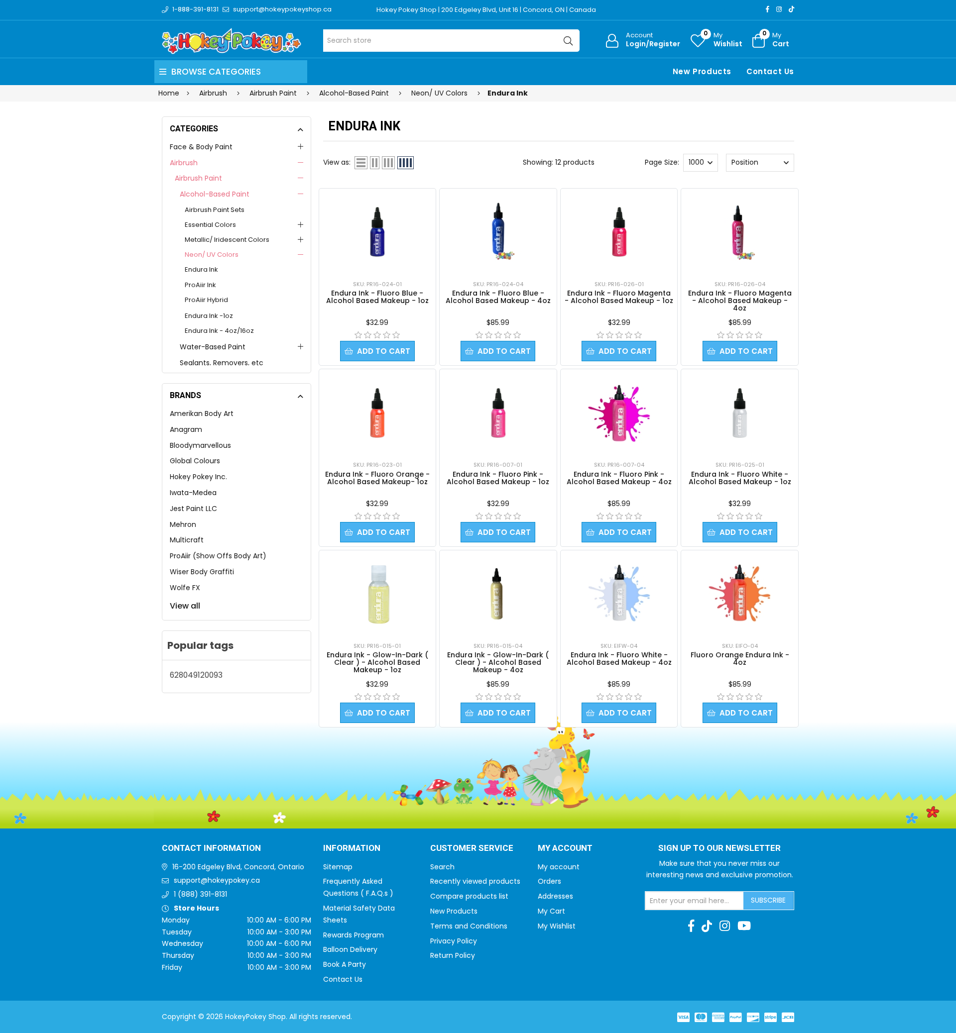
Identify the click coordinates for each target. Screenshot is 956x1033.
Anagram (186, 429)
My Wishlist (557, 926)
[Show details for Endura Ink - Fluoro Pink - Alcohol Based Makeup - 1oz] (498, 413)
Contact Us (770, 71)
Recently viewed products (475, 881)
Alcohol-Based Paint (214, 194)
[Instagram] (779, 9)
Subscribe (768, 900)
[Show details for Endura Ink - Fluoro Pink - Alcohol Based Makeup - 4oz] (619, 413)
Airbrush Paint (198, 178)
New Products (702, 71)
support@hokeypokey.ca (217, 880)
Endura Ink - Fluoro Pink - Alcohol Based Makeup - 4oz (619, 478)
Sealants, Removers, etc (221, 363)
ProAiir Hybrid (206, 300)
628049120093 (196, 675)
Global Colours (195, 461)
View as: (337, 162)
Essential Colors (210, 224)
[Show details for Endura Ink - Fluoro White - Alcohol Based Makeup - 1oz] (740, 413)
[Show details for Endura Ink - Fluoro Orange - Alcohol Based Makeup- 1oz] (377, 413)
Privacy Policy (453, 941)
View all (185, 606)
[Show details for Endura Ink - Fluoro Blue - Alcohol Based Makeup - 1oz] (377, 232)
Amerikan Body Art (202, 413)
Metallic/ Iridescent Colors (227, 239)
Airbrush (184, 163)
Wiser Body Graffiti (202, 572)
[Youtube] (744, 926)
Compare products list (469, 896)
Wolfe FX (185, 588)
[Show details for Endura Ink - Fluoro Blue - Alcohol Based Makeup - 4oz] (498, 232)
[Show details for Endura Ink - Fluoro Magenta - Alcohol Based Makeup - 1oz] (619, 232)
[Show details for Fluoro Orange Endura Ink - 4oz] (740, 593)
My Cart (551, 911)
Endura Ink (201, 269)
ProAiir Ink (200, 285)
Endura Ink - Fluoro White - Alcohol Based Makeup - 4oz (619, 658)
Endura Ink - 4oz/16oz (219, 330)
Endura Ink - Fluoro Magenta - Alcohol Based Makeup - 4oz (740, 300)
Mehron (183, 524)
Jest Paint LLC (193, 509)
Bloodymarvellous (200, 445)
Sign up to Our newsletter (719, 848)
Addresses (555, 896)
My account (559, 867)
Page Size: (662, 162)
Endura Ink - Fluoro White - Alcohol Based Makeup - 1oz (740, 478)
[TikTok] (791, 9)
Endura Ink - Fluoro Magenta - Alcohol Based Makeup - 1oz (619, 297)
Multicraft (187, 540)
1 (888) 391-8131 (200, 894)
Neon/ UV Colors (212, 254)
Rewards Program (353, 935)
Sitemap (338, 867)
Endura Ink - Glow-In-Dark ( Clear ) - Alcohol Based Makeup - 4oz (498, 662)
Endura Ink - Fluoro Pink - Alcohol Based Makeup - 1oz (498, 478)
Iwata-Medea (193, 493)
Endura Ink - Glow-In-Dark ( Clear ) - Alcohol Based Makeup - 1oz (377, 662)
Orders (549, 881)
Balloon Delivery (350, 949)
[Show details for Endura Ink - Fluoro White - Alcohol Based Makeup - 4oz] (619, 593)
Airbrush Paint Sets (214, 209)
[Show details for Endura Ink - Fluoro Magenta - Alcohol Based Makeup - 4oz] (740, 232)
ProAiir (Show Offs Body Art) (218, 556)
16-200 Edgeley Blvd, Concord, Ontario (238, 867)
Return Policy (452, 955)
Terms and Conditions (468, 926)
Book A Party (344, 964)
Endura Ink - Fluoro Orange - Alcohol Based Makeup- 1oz (377, 478)
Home (168, 93)
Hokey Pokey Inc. (198, 477)
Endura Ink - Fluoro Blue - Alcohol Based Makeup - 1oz (377, 297)
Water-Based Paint (212, 347)
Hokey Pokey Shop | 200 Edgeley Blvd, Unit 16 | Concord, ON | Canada (486, 9)
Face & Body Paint (201, 147)
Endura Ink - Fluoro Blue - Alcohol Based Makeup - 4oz (498, 297)
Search (442, 867)
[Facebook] (767, 9)
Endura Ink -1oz (209, 315)
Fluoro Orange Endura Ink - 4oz (740, 658)
